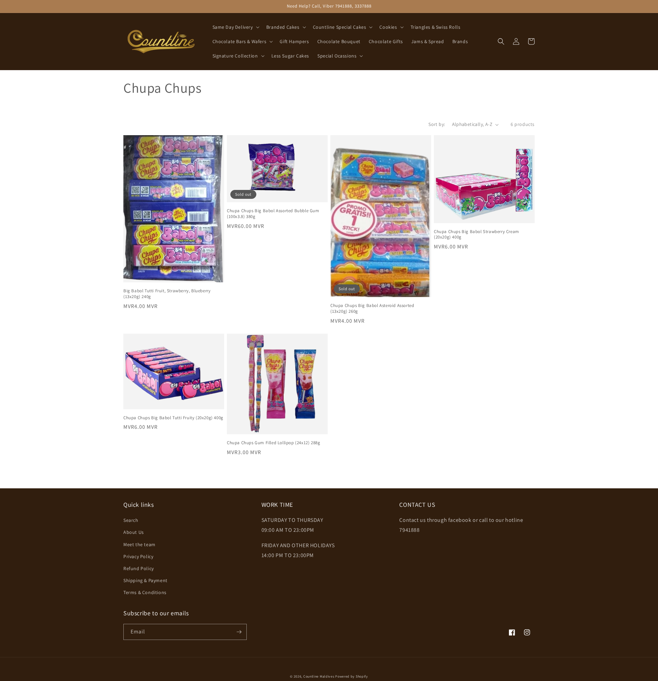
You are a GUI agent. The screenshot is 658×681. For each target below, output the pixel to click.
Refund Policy (138, 568)
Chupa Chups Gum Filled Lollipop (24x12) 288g (273, 443)
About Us (133, 532)
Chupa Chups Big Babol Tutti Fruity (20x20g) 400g (173, 418)
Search (130, 520)
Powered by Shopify (351, 676)
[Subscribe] (238, 632)
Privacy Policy (138, 556)
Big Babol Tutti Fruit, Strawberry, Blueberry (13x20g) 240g (166, 293)
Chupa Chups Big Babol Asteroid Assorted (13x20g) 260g (372, 308)
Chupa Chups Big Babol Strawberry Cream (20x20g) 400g (476, 234)
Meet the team (139, 544)
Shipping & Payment (145, 580)
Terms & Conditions (145, 592)
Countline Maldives (318, 676)
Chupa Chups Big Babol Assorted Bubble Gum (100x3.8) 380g (273, 213)
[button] (235, 27)
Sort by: (436, 124)
